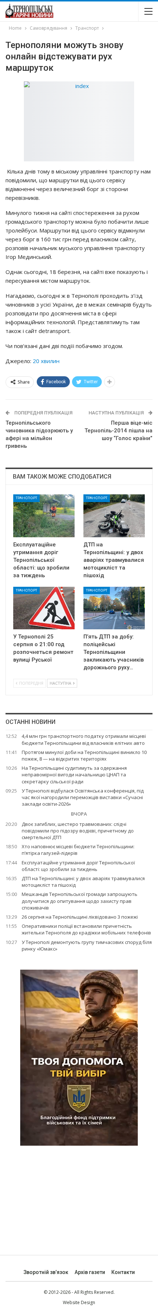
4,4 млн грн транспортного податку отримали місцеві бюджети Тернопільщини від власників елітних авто (84, 739)
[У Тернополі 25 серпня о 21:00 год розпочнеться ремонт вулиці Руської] (44, 608)
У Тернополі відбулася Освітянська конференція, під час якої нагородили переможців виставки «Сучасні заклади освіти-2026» (83, 797)
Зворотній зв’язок (46, 1272)
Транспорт (26, 498)
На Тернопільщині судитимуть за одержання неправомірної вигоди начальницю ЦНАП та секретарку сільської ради (74, 774)
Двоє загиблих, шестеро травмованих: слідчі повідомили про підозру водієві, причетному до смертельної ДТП (78, 831)
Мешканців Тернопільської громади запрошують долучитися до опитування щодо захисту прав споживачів (79, 901)
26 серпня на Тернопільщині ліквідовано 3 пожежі (80, 917)
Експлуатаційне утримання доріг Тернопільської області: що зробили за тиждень (78, 865)
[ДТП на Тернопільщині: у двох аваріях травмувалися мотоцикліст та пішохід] (114, 515)
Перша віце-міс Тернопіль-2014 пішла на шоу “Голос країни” (118, 431)
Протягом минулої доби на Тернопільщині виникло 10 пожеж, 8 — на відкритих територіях (84, 755)
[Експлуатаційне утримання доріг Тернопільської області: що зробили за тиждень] (44, 515)
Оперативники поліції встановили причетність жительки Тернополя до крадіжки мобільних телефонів (86, 929)
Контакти (123, 1272)
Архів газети (90, 1272)
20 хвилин (46, 361)
